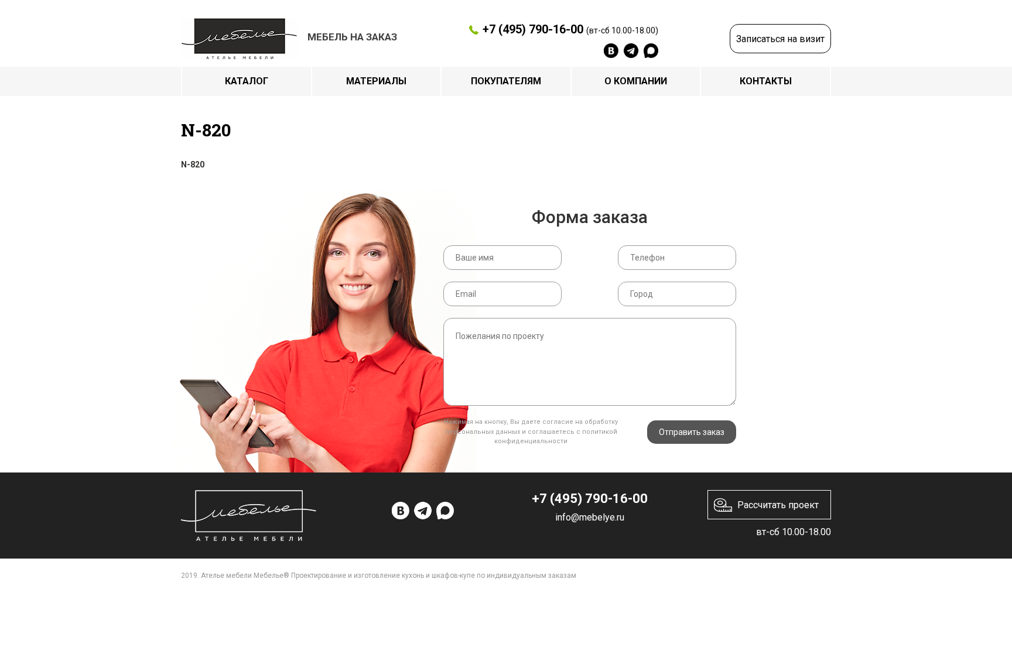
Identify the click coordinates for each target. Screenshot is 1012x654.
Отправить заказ (691, 432)
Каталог (246, 81)
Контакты (766, 81)
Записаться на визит (780, 38)
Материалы (376, 81)
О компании (635, 81)
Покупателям (506, 81)
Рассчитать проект (778, 505)
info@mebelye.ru (589, 517)
